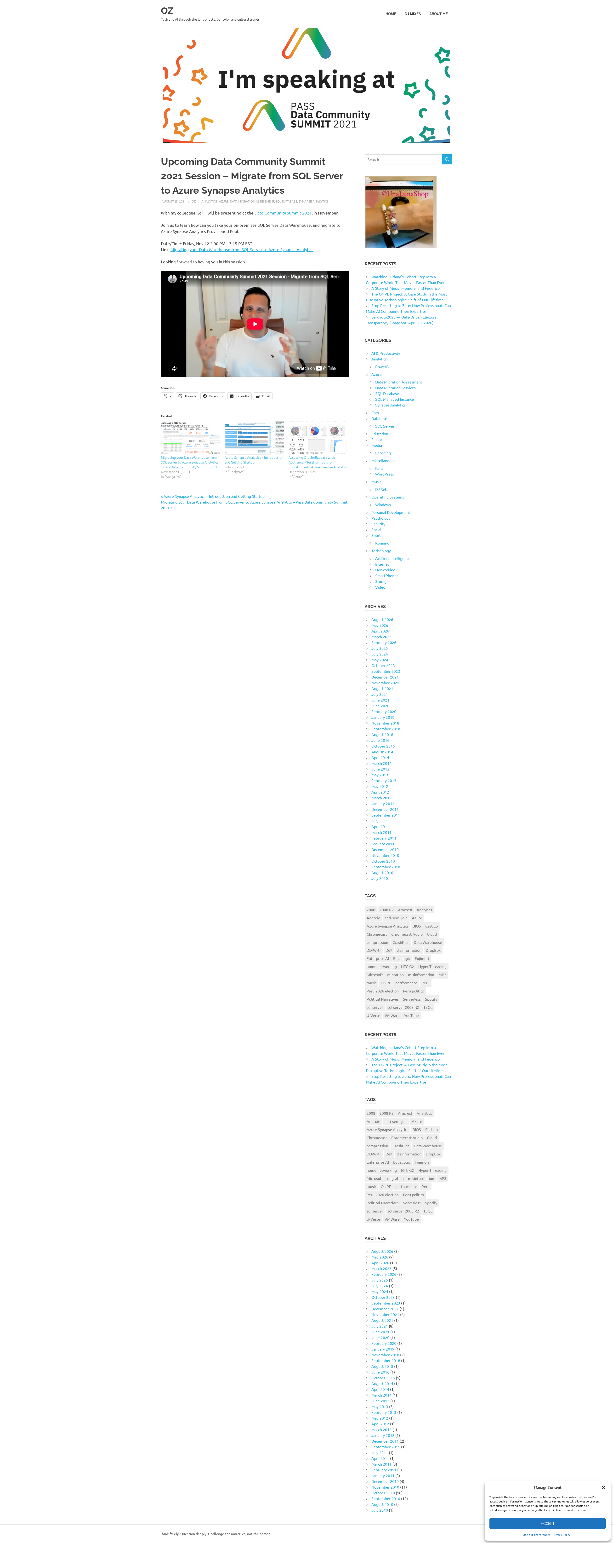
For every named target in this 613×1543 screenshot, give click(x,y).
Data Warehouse (428, 942)
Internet (382, 564)
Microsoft (375, 974)
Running (382, 542)
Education (379, 433)
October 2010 (383, 861)
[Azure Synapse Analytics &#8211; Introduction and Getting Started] (254, 438)
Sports (376, 535)
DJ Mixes (413, 14)
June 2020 (380, 705)
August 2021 (382, 688)
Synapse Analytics (314, 201)
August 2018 (382, 734)
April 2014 (380, 757)
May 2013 (379, 774)
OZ (167, 10)
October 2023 (383, 665)
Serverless (412, 999)
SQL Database (286, 201)
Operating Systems (387, 496)
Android (373, 917)
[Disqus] (255, 584)
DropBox (433, 950)
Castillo (431, 925)
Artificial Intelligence (392, 558)
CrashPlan (400, 942)
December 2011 (385, 809)
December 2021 (385, 676)
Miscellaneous (383, 460)
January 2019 (382, 717)
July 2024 (379, 653)
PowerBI (382, 366)
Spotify (431, 999)
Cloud (432, 934)
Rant (379, 468)
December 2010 (385, 849)
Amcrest (405, 909)
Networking (385, 569)
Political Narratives (383, 999)
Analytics (209, 201)
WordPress (384, 473)
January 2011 (382, 843)
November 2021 (385, 682)
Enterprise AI (378, 958)
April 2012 (380, 791)
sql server (375, 1007)
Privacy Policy (561, 1535)
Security (378, 523)
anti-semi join (396, 917)
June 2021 (380, 699)
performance (406, 982)
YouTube (411, 1015)
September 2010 (385, 866)
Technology (381, 550)
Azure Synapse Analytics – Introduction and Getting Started (214, 496)
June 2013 (380, 768)
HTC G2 (407, 966)
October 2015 (383, 745)
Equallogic (401, 958)
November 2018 (385, 722)
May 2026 (379, 625)
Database (379, 418)
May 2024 (379, 659)
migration (395, 974)
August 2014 (382, 751)
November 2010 (385, 855)
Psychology (381, 518)
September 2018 (385, 728)
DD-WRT (374, 950)
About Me (438, 14)
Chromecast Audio (407, 934)
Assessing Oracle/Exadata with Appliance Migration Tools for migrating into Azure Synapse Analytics (318, 462)
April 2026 (380, 630)
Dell (389, 950)
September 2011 (385, 814)
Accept (548, 1523)
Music (376, 481)
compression (377, 942)
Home (391, 14)
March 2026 (381, 636)
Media (376, 445)
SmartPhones (386, 575)
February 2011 (383, 837)
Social (376, 529)
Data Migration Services (395, 387)
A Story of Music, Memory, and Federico (405, 288)
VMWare (392, 1015)
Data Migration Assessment (252, 201)
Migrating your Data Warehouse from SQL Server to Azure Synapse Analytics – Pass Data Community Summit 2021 (189, 462)
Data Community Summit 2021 (283, 212)
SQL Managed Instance (394, 399)
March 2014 (381, 763)
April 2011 (380, 826)
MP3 (442, 974)
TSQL (427, 1007)
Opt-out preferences (536, 1535)
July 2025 (379, 648)
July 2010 (379, 878)
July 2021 (379, 694)
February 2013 (383, 780)
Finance (378, 439)
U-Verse (373, 1015)
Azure (223, 201)
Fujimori (422, 958)
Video (380, 587)
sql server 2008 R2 (403, 1007)
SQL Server (384, 425)
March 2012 (381, 797)
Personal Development (390, 512)
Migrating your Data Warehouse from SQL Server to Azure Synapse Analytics (241, 249)
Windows (383, 504)
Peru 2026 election (383, 990)
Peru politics (413, 990)
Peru (426, 982)
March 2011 (381, 832)
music (371, 982)
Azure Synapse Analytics (387, 925)
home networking (382, 966)
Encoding (383, 452)
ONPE (386, 982)
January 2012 (382, 803)
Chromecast (377, 934)
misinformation (421, 974)
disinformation (409, 950)
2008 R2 (387, 909)
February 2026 (383, 642)
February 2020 (383, 711)
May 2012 (379, 786)
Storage (382, 581)
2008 (371, 909)
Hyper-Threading (432, 966)
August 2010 (382, 872)
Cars (375, 412)
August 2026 (382, 619)
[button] (603, 1487)
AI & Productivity (385, 353)
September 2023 (385, 671)
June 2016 (380, 740)
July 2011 (379, 820)
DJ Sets (381, 489)
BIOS (417, 925)
